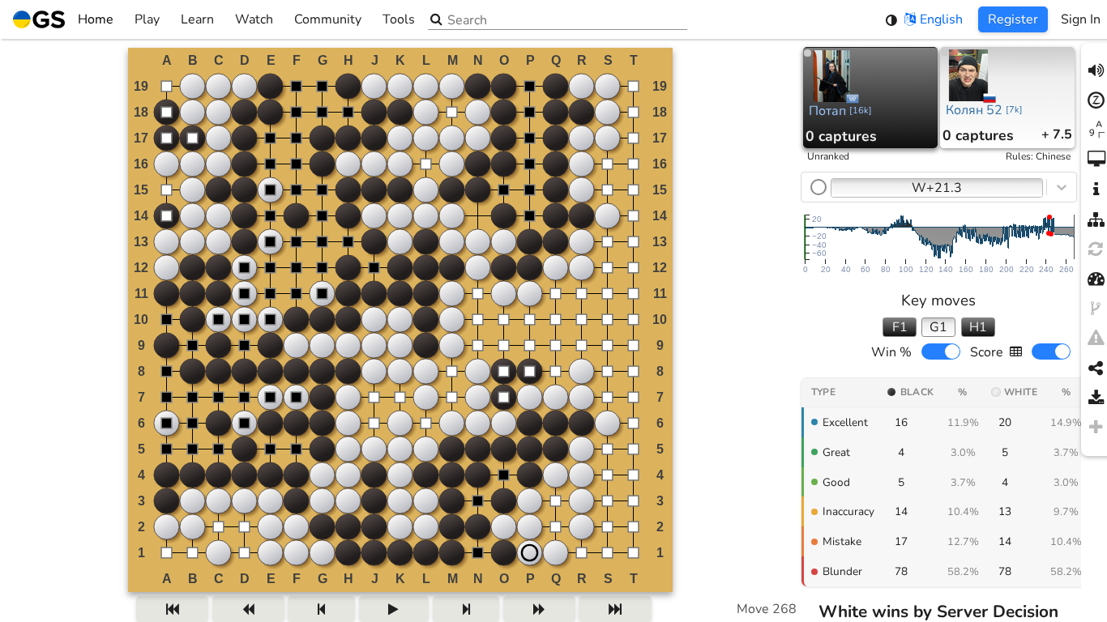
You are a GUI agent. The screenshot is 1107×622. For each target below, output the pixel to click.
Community (327, 19)
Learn (197, 19)
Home (95, 19)
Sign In (1081, 19)
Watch (254, 19)
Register (1013, 19)
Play (147, 19)
